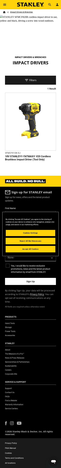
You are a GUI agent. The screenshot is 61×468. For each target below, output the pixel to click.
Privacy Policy (37, 294)
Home (4, 12)
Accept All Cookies (30, 249)
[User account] (57, 4)
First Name (10, 208)
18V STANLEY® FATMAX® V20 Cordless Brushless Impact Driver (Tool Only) (28, 158)
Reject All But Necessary (30, 241)
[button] (6, 423)
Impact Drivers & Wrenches (21, 12)
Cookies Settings (30, 233)
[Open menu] (4, 4)
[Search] (49, 4)
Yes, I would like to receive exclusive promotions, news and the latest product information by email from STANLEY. (30, 269)
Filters (32, 80)
